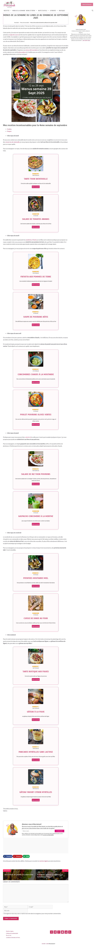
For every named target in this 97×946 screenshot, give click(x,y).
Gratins (9, 129)
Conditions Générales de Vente (13, 937)
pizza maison (22, 52)
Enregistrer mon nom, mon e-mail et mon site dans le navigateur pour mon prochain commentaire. (32, 913)
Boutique (62, 10)
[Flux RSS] (69, 932)
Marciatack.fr (52, 943)
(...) (82, 40)
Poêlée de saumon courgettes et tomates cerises (50, 875)
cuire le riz (28, 437)
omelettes (29, 240)
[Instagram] (51, 932)
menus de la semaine (32, 50)
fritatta (34, 240)
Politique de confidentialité (12, 933)
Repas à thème (30, 10)
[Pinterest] (55, 932)
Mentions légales (9, 931)
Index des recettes (87, 4)
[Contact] (62, 932)
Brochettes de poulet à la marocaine (19, 874)
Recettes (6, 10)
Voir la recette (35, 186)
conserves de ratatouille (12, 142)
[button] (92, 10)
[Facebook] (58, 932)
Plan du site (8, 935)
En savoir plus (86, 40)
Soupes (9, 131)
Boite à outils (42, 10)
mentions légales (43, 861)
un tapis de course (13, 35)
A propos (53, 10)
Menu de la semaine (18, 10)
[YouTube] (66, 932)
